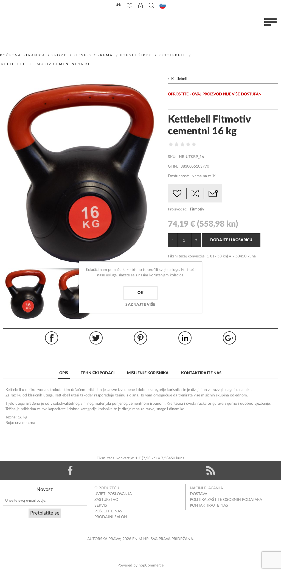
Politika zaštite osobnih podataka (226, 500)
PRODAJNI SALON (110, 517)
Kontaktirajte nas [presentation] (201, 373)
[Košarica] (118, 5)
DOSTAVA (198, 494)
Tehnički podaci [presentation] (97, 373)
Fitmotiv (197, 209)
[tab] (64, 373)
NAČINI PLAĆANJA (206, 488)
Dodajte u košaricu (231, 240)
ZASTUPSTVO (106, 500)
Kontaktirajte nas (209, 505)
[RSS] (210, 470)
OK (140, 293)
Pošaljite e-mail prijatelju (213, 193)
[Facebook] (70, 470)
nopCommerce (151, 565)
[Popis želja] (129, 5)
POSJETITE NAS (108, 511)
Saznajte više (140, 305)
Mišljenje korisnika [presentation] (147, 373)
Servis (100, 505)
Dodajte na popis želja (177, 193)
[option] (29, 294)
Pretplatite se (45, 513)
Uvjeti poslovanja (113, 494)
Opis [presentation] (63, 373)
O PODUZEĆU (106, 488)
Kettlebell (179, 79)
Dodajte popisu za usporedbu (195, 193)
